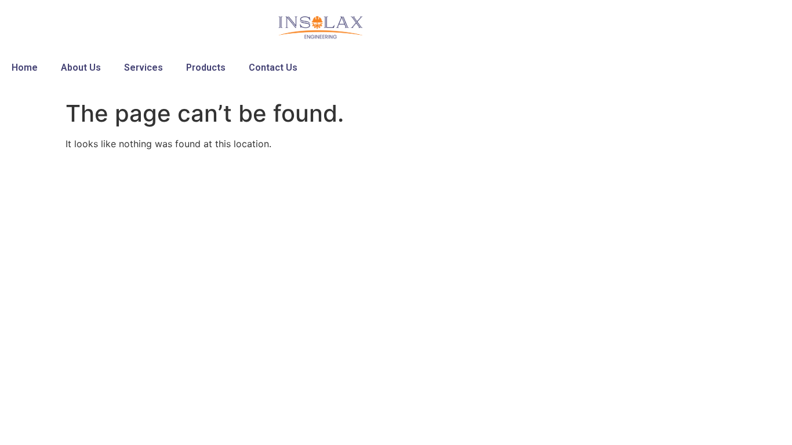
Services (143, 67)
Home (25, 67)
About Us (81, 67)
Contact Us (273, 67)
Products (206, 67)
